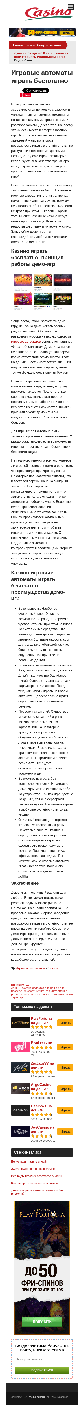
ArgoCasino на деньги (41, 1087)
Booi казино (41, 1043)
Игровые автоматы (30, 968)
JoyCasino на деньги (42, 1129)
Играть (66, 1022)
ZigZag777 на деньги (42, 1065)
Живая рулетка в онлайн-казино (33, 1168)
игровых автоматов (26, 341)
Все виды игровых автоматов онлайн (36, 1176)
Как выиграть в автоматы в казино (34, 1183)
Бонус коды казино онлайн (29, 1161)
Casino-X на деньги (41, 1108)
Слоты (53, 968)
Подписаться (42, 1370)
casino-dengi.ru (37, 1397)
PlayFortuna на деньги (41, 1021)
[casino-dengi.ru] (48, 22)
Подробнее (23, 60)
